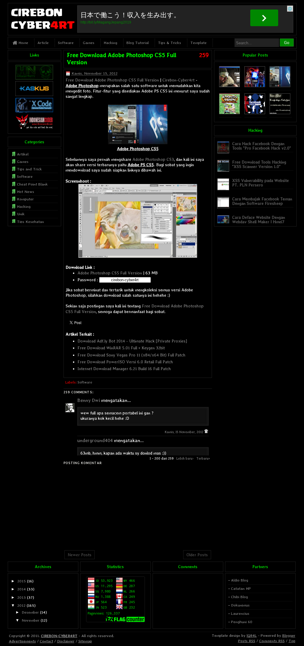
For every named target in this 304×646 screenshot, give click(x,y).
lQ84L (252, 635)
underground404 (95, 440)
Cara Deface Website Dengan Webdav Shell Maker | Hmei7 (258, 219)
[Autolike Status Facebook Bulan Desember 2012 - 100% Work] (254, 113)
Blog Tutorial (137, 42)
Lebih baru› (185, 458)
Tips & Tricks (169, 42)
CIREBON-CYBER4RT (59, 636)
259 (204, 55)
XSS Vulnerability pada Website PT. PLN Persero (260, 182)
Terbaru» (203, 458)
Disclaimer (66, 641)
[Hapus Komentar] (206, 432)
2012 (21, 605)
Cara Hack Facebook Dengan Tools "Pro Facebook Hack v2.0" (261, 145)
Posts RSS (246, 641)
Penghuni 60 (241, 622)
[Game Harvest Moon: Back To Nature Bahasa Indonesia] (229, 113)
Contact (46, 641)
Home (22, 42)
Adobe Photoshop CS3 (153, 159)
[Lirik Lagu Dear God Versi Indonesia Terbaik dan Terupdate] (280, 113)
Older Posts (197, 554)
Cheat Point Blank (32, 184)
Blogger (288, 635)
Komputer (25, 199)
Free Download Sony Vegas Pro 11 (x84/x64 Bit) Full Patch (131, 355)
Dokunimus (240, 605)
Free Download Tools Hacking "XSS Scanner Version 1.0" (259, 164)
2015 (21, 581)
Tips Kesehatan (30, 221)
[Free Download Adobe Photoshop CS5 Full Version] (280, 86)
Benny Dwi (88, 400)
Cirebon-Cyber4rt (178, 80)
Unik (21, 214)
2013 (21, 597)
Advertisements (22, 641)
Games (88, 42)
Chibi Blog (239, 597)
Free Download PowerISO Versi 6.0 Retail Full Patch (125, 361)
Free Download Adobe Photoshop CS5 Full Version (112, 80)
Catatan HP (241, 588)
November (30, 620)
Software (66, 42)
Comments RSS (272, 641)
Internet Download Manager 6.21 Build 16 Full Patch (124, 368)
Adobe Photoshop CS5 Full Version (109, 273)
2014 (21, 589)
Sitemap (85, 641)
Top (292, 641)
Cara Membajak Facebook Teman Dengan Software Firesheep (262, 201)
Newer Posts (79, 554)
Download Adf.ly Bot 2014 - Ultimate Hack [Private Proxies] (132, 341)
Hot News (25, 191)
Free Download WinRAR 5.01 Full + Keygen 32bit (121, 347)
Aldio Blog (239, 580)
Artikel (22, 154)
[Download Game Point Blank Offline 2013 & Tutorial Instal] (229, 86)
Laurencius (240, 613)
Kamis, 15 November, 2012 (184, 432)
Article (43, 42)
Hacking (110, 42)
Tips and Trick (29, 169)
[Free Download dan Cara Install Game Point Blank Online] (254, 86)
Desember (30, 612)
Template (198, 42)
